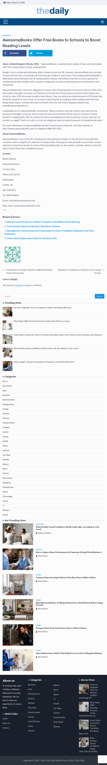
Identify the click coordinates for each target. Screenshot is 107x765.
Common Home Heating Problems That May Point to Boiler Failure (66, 577)
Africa (5, 381)
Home (5, 446)
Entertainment (9, 400)
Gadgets (6, 427)
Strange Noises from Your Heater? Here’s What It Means (61, 628)
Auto (5, 390)
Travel (5, 501)
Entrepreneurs (8, 404)
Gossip (5, 436)
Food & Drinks (8, 423)
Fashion (6, 413)
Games (5, 432)
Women (6, 510)
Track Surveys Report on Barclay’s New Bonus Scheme (33, 226)
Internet (6, 450)
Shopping (6, 482)
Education (32, 707)
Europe (5, 409)
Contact (6, 728)
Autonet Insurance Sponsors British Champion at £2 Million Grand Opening (43, 222)
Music (5, 469)
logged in (19, 285)
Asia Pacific (7, 386)
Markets (6, 459)
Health (5, 441)
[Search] (102, 22)
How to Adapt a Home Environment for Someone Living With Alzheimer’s (69, 552)
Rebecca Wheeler (44, 533)
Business (7, 35)
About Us (6, 723)
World (5, 515)
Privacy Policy (67, 760)
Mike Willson (43, 556)
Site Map (80, 760)
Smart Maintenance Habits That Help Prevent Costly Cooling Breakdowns (69, 653)
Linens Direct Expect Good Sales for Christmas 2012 (32, 238)
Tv (4, 505)
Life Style (6, 455)
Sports (5, 492)
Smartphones (8, 487)
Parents (6, 473)
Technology (7, 496)
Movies (6, 464)
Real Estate (7, 478)
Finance (6, 418)
